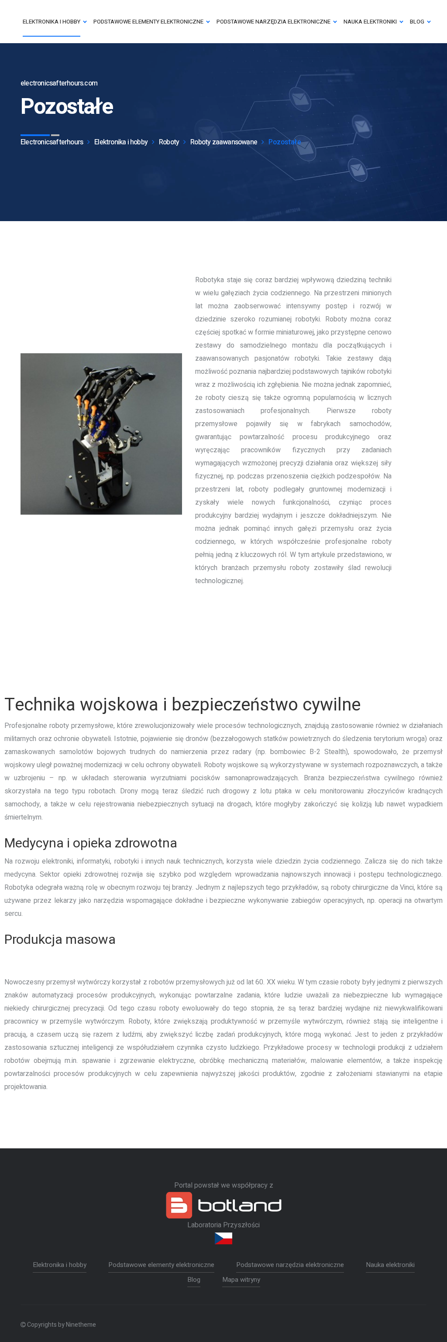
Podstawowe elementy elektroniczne (161, 1265)
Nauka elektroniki (390, 1265)
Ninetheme (81, 1324)
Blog (193, 1279)
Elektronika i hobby (59, 1265)
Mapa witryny (241, 1279)
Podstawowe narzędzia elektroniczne (290, 1265)
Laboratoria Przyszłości (223, 1225)
